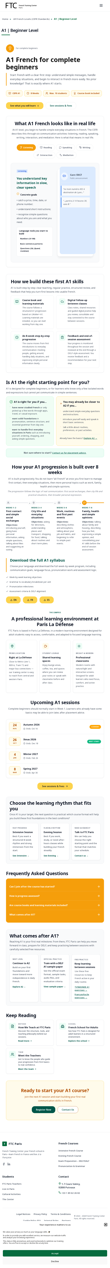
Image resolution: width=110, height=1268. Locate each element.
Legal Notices (23, 1214)
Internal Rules (51, 1220)
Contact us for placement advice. (69, 452)
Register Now (43, 1109)
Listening (28, 147)
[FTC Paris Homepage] (21, 5)
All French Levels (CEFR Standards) (31, 19)
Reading (48, 147)
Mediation (68, 155)
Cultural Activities (11, 1194)
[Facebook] (3, 1164)
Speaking (67, 147)
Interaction (46, 155)
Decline (55, 1261)
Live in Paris (8, 1189)
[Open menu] (101, 5)
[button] (105, 1224)
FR (32, 599)
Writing (86, 147)
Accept (55, 1253)
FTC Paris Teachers (11, 1183)
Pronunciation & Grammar (71, 1166)
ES (48, 599)
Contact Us (68, 1109)
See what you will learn (23, 105)
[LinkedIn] (8, 1164)
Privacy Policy (40, 1214)
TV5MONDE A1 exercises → (82, 988)
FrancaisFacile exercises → (82, 996)
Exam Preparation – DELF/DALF (73, 1161)
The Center (8, 1199)
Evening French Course (69, 1155)
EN (15, 599)
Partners (66, 1220)
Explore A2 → (90, 438)
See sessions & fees (61, 105)
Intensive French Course (70, 1150)
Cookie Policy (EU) (32, 1220)
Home (5, 19)
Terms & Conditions (61, 1214)
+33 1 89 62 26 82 (71, 1192)
